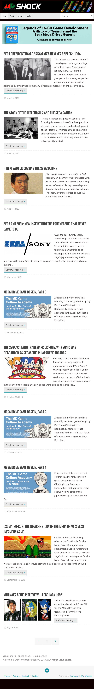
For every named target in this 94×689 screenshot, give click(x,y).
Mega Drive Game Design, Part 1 (25, 467)
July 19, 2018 (12, 627)
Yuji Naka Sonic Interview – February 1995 (33, 595)
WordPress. (86, 676)
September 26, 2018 (16, 511)
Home (7, 676)
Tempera (74, 676)
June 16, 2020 (13, 98)
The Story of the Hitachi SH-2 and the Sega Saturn (38, 113)
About (15, 676)
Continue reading (14, 90)
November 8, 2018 (15, 332)
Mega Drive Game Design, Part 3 (25, 292)
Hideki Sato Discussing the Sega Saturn (30, 168)
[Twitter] (47, 670)
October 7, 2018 (14, 452)
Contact (25, 676)
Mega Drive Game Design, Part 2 (25, 412)
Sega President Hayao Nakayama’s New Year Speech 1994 (42, 54)
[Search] (91, 16)
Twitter (35, 676)
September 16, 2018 (16, 579)
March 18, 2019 (14, 277)
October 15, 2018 (15, 397)
